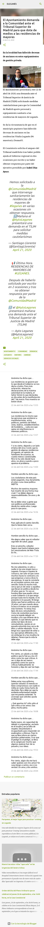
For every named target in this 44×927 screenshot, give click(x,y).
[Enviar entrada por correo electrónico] (4, 348)
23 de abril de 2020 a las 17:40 (24, 643)
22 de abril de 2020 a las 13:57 (24, 435)
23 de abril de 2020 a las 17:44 (24, 671)
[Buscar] (40, 4)
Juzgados (8, 355)
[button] (4, 45)
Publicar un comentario (14, 777)
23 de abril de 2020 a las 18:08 (24, 711)
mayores (18, 355)
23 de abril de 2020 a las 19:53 (24, 750)
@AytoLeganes (22, 219)
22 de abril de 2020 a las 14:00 (24, 467)
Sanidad (27, 355)
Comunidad (22, 351)
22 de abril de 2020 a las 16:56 (24, 512)
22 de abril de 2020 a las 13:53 (24, 405)
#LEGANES (22, 273)
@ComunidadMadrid (22, 189)
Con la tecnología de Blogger (24, 923)
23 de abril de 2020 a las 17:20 (24, 556)
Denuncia (33, 351)
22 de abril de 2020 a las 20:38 (24, 529)
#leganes (16, 206)
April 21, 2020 (22, 250)
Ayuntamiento (9, 351)
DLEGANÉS (12, 4)
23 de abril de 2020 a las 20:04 (24, 771)
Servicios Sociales (11, 358)
